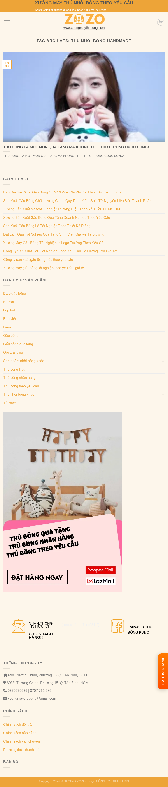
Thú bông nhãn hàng (19, 378)
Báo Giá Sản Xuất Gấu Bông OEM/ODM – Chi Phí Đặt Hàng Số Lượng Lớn (62, 192)
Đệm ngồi (10, 327)
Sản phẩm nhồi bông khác (23, 361)
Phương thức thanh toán (22, 750)
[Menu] (7, 22)
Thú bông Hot (13, 369)
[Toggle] (163, 361)
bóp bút (9, 310)
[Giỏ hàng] (160, 22)
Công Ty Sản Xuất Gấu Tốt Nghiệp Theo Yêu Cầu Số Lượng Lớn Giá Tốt (60, 251)
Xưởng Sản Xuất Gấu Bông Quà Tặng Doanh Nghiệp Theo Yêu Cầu (56, 217)
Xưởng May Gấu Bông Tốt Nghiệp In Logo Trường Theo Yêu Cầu (54, 243)
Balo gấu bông (14, 293)
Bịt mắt (8, 302)
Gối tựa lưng (13, 352)
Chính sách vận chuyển (21, 741)
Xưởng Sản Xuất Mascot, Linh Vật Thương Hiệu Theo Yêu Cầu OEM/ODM (61, 209)
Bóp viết (9, 319)
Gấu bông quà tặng (18, 344)
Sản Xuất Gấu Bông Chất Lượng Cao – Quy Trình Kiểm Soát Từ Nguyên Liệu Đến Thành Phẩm (77, 201)
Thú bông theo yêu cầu (21, 386)
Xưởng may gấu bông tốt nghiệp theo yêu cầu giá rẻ (43, 268)
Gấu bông (11, 335)
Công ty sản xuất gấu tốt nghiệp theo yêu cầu (38, 260)
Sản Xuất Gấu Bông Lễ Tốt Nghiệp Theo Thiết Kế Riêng (47, 226)
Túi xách (10, 403)
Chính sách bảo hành (20, 733)
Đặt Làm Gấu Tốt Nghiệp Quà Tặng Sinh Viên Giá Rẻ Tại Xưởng (53, 234)
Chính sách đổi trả (17, 724)
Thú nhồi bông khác (18, 394)
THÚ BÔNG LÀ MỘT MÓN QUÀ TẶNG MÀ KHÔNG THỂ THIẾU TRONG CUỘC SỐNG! (76, 147)
